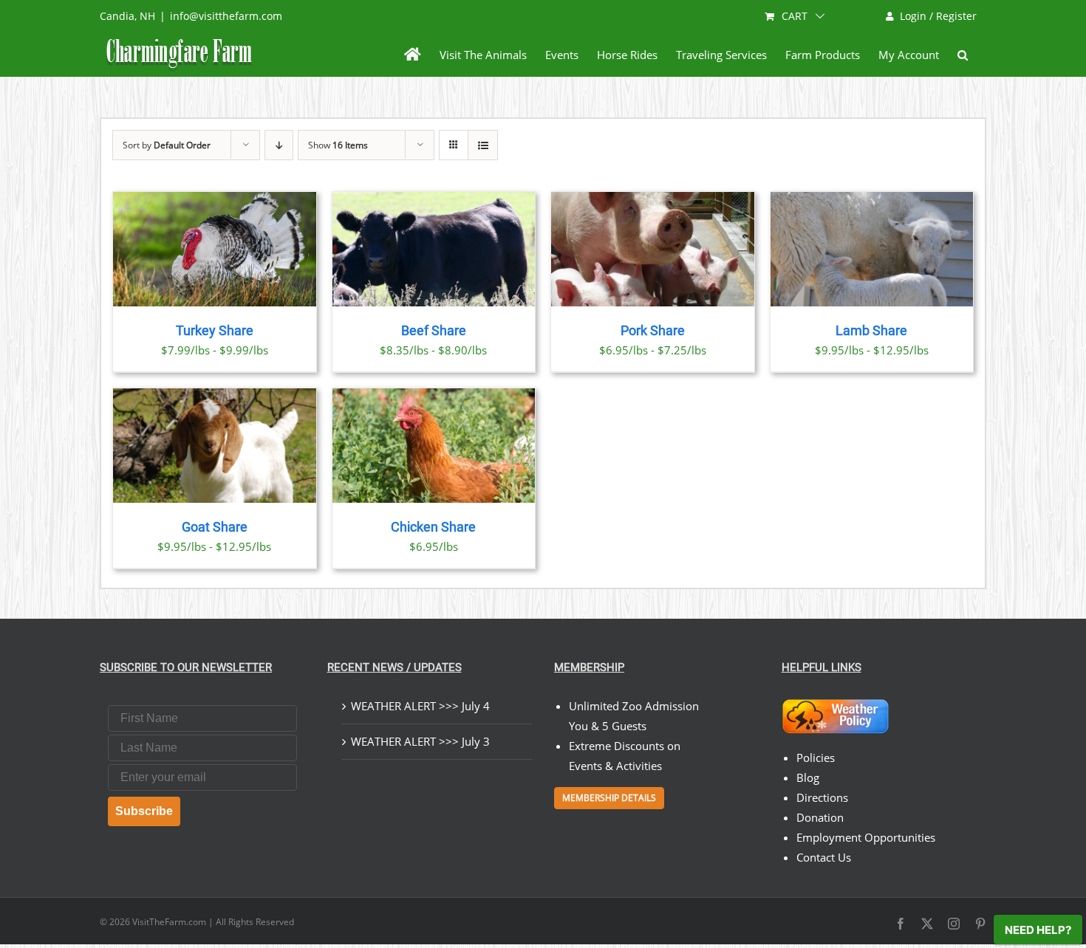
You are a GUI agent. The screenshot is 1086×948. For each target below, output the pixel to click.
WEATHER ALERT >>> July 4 (420, 705)
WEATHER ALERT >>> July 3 (420, 741)
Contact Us (823, 857)
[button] (962, 54)
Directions (822, 797)
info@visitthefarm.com (226, 16)
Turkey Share (214, 330)
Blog (807, 777)
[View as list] (482, 145)
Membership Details (609, 797)
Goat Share (214, 527)
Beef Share (433, 330)
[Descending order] (278, 145)
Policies (815, 757)
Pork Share (653, 330)
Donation (820, 817)
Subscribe (144, 811)
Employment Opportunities (865, 837)
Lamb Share (871, 330)
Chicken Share (433, 527)
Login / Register (938, 16)
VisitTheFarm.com (169, 922)
